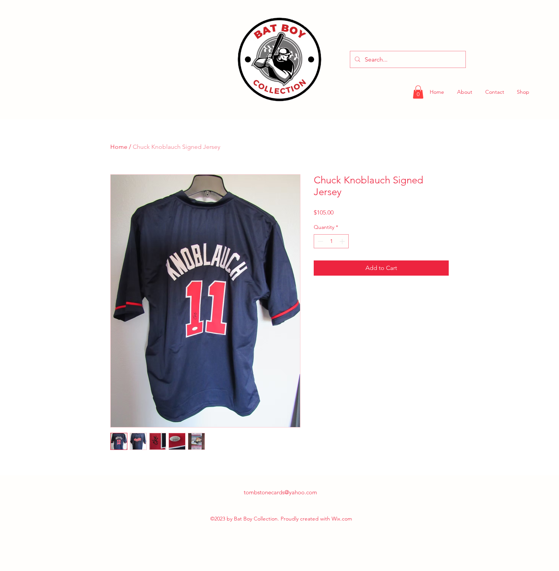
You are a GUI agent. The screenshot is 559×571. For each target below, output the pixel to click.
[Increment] (343, 241)
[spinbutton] (331, 241)
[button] (418, 92)
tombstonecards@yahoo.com (280, 492)
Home (118, 146)
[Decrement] (319, 241)
